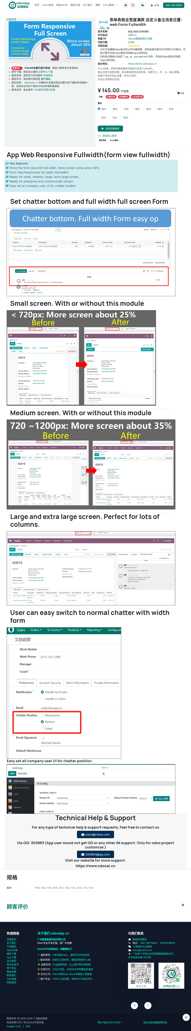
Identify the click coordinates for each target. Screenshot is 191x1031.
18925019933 (167, 942)
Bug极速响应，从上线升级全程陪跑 (72, 964)
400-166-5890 (173, 5)
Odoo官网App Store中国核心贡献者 (72, 974)
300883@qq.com (97, 854)
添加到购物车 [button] (112, 128)
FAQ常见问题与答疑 (44, 89)
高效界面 (102, 140)
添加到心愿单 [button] (109, 135)
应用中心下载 (45, 71)
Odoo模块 (114, 140)
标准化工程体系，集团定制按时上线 (71, 959)
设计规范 (11, 960)
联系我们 (11, 975)
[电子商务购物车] (125, 5)
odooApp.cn (31, 82)
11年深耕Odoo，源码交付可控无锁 (71, 954)
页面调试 (11, 982)
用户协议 (11, 968)
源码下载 (11, 953)
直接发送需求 (139, 939)
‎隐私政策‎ (11, 971)
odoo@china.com (97, 834)
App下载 (11, 957)
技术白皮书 (13, 964)
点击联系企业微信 (142, 946)
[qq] (142, 5)
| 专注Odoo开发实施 (33, 1022)
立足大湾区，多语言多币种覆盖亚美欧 (72, 969)
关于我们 (11, 942)
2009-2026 (26, 1018)
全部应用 (11, 19)
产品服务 (11, 946)
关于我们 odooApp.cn (53, 933)
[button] (133, 5)
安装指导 (48, 75)
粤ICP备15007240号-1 (110, 1022)
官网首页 (11, 939)
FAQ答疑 (11, 978)
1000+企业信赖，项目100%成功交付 (72, 978)
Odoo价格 (12, 950)
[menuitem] (37, 5)
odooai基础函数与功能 (140, 38)
